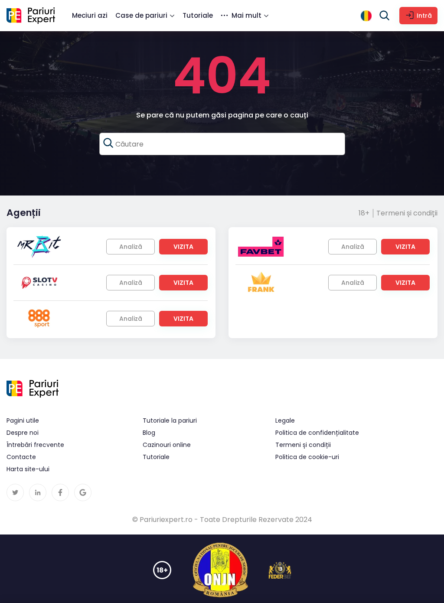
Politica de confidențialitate (317, 432)
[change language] (366, 15)
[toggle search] (385, 16)
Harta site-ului (28, 469)
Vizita (183, 246)
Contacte (21, 457)
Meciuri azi (90, 15)
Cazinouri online (167, 444)
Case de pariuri (141, 15)
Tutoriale (198, 15)
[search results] (108, 143)
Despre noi (23, 432)
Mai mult (246, 15)
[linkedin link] (37, 492)
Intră (424, 15)
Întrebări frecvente (35, 444)
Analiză (130, 246)
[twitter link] (15, 492)
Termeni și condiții (406, 213)
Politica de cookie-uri (307, 457)
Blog (149, 432)
